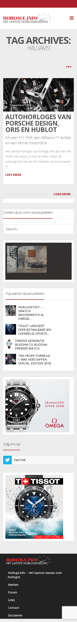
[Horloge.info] (34, 18)
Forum (12, 592)
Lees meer (13, 175)
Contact (13, 608)
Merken (13, 585)
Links (11, 600)
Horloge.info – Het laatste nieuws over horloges (35, 575)
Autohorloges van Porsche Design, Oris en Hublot (38, 123)
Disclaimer (15, 615)
